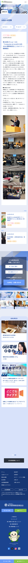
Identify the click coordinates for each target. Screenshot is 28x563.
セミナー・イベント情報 (19, 477)
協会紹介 (16, 472)
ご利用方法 (14, 516)
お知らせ (16, 479)
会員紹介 (16, 474)
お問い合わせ (17, 482)
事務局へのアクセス (5, 485)
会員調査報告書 (4, 482)
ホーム (2, 472)
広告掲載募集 (7, 489)
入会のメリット (4, 474)
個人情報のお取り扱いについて (14, 521)
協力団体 (3, 479)
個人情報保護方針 (14, 524)
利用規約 (18, 494)
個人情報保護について (14, 526)
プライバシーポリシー (10, 494)
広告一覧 (21, 489)
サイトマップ (14, 519)
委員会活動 (3, 477)
